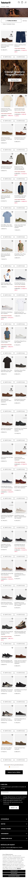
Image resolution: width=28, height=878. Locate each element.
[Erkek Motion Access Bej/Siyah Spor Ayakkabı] (7, 711)
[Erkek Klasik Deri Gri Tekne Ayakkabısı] (7, 449)
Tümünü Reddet (14, 873)
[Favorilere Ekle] (12, 32)
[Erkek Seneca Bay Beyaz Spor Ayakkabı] (7, 304)
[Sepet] (22, 2)
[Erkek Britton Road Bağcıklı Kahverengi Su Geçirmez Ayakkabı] (7, 507)
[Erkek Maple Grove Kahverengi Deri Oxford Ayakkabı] (21, 565)
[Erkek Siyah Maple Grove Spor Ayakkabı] (21, 711)
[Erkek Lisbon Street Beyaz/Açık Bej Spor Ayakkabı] (7, 188)
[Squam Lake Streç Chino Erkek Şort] (21, 37)
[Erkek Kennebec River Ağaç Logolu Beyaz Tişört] (7, 275)
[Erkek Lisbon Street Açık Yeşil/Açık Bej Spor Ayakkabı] (21, 217)
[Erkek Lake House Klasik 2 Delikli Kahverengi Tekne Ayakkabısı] (21, 653)
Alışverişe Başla (15, 80)
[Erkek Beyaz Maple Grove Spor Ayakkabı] (21, 333)
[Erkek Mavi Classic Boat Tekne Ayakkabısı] (21, 362)
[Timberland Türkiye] (6, 3)
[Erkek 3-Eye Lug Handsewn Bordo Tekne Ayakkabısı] (21, 478)
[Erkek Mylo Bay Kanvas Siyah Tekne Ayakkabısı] (21, 536)
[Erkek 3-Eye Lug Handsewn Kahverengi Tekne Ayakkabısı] (7, 37)
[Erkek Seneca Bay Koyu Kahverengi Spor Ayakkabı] (7, 594)
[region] (14, 864)
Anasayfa (3, 6)
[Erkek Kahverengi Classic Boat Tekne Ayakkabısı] (7, 420)
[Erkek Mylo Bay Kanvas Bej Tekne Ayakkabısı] (7, 565)
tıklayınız (19, 868)
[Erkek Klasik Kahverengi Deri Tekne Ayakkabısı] (21, 130)
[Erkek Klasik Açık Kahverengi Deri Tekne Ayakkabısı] (7, 391)
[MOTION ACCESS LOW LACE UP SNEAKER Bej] (21, 624)
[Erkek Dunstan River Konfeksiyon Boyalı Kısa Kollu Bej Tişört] (7, 101)
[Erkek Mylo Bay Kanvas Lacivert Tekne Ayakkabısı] (7, 478)
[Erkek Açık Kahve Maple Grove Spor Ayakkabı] (7, 740)
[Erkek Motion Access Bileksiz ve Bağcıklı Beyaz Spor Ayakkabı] (21, 507)
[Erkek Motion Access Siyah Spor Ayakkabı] (21, 682)
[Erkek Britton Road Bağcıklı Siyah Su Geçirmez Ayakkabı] (21, 420)
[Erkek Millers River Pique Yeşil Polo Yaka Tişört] (21, 246)
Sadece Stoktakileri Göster (9, 24)
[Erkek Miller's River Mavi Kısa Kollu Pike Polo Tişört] (7, 217)
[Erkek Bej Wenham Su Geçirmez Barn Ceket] (21, 101)
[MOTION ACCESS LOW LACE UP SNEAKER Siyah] (7, 653)
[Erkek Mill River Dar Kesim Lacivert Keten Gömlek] (21, 188)
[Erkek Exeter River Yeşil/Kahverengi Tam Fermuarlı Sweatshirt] (21, 159)
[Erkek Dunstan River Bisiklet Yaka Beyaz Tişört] (21, 304)
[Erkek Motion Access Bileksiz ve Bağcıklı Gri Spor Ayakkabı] (7, 536)
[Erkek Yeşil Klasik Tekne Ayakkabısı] (21, 740)
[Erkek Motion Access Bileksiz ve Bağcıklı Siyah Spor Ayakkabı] (21, 594)
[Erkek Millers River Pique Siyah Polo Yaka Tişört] (7, 362)
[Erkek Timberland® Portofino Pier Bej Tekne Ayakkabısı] (7, 130)
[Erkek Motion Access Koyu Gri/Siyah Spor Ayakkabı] (7, 682)
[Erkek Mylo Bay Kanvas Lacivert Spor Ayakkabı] (21, 275)
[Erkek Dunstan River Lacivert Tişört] (7, 333)
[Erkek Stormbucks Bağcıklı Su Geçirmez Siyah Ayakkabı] (7, 624)
